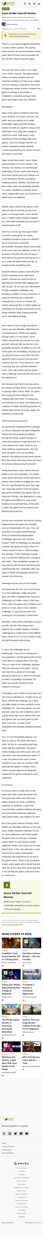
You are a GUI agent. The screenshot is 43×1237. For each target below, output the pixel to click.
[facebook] (21, 1133)
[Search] (25, 3)
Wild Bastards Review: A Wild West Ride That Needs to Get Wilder (9, 1063)
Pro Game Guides (21, 1168)
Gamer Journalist (21, 1194)
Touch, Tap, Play (22, 1207)
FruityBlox (21, 1210)
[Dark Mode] (29, 3)
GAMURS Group (36, 1223)
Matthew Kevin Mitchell (31, 1066)
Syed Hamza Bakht (9, 1072)
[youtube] (26, 1133)
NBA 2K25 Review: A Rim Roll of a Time (31, 1060)
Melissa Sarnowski (9, 963)
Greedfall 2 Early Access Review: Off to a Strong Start (11, 956)
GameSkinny (21, 1197)
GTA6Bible (21, 1217)
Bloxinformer (21, 1213)
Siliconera (21, 1184)
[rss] (4, 1133)
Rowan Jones (7, 997)
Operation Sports (21, 1200)
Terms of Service (8, 1146)
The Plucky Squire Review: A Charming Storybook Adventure (10, 1025)
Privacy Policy (7, 1150)
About (4, 1143)
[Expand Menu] (34, 3)
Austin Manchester (9, 1035)
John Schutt (27, 963)
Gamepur (21, 1174)
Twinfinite (21, 1171)
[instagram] (9, 1133)
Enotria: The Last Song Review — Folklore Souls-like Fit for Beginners (31, 1024)
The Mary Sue (21, 1204)
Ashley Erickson (28, 1032)
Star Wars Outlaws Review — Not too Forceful (31, 956)
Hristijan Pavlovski (29, 997)
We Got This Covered (21, 1187)
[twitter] (15, 1133)
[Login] (39, 3)
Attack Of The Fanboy (21, 1178)
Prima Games (21, 1181)
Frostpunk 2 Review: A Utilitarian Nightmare (28, 989)
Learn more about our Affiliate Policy (12, 924)
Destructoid (21, 1191)
